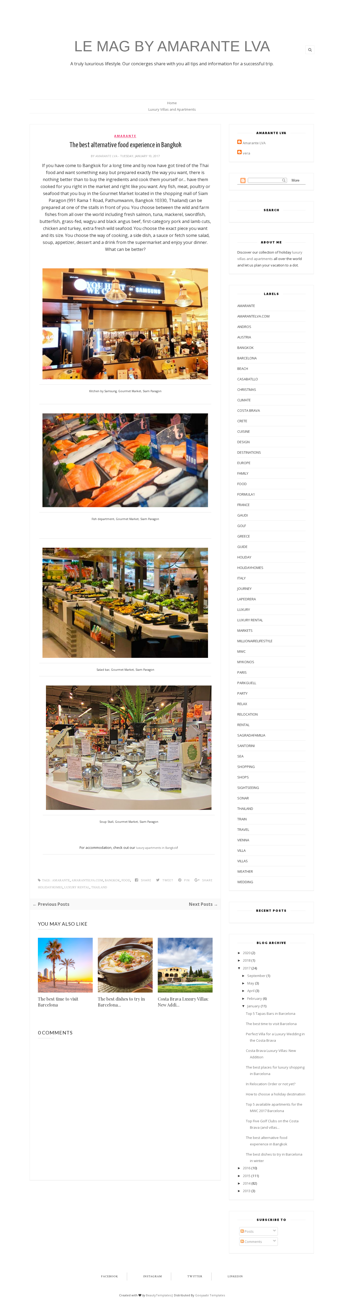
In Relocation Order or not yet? (270, 1083)
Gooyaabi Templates (210, 1295)
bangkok (112, 880)
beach (242, 368)
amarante (125, 136)
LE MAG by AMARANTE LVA (172, 46)
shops (243, 777)
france (243, 504)
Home (172, 102)
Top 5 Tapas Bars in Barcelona (270, 1013)
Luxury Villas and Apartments (172, 109)
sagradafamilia (251, 735)
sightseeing (248, 787)
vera (246, 153)
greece (243, 536)
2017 (246, 968)
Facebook (109, 1276)
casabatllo (247, 379)
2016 (246, 1168)
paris (242, 672)
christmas (246, 389)
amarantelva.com (87, 880)
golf (241, 525)
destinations (249, 452)
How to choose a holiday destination (275, 1094)
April (251, 990)
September (256, 975)
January (253, 1006)
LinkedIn (235, 1276)
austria (244, 337)
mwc (241, 651)
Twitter (194, 1276)
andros (244, 326)
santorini (246, 745)
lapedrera (246, 599)
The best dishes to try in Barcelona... (121, 1002)
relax (242, 703)
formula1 (246, 494)
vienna (243, 840)
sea (240, 756)
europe (243, 462)
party (242, 693)
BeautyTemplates (158, 1295)
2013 (246, 1190)
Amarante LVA (106, 156)
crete (242, 421)
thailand (99, 887)
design (243, 441)
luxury (243, 609)
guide (242, 546)
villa (241, 850)
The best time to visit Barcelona (58, 1002)
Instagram (152, 1276)
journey (244, 588)
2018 (246, 960)
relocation (247, 714)
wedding (245, 881)
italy (241, 578)
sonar (243, 798)
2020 (246, 952)
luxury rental (76, 887)
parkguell (246, 682)
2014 (246, 1183)
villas (242, 861)
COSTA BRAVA (248, 410)
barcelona (247, 358)
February (254, 998)
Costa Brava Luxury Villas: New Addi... (183, 1002)
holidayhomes (50, 887)
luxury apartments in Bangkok (156, 848)
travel (243, 829)
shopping (246, 766)
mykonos (245, 661)
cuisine (243, 431)
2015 (246, 1175)
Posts (249, 1231)
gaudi (242, 515)
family (242, 473)
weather (245, 871)
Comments (253, 1241)
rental (243, 724)
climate (244, 400)
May (250, 983)
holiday (244, 557)
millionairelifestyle (255, 641)
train (242, 819)
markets (245, 630)
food (125, 880)
